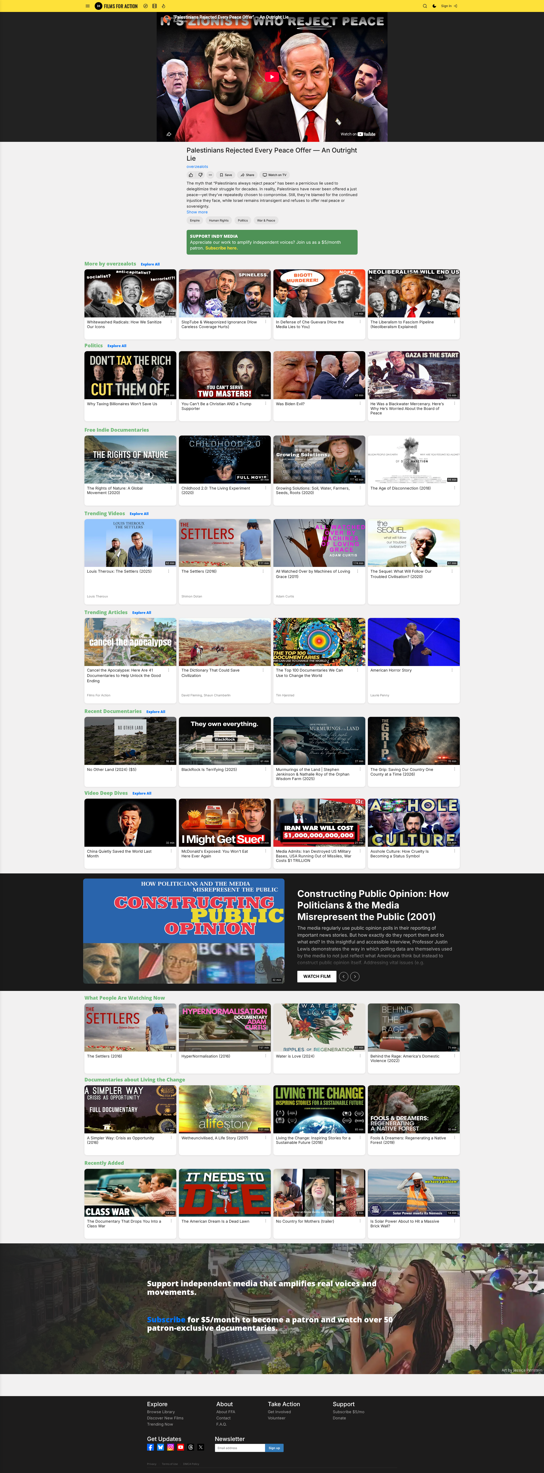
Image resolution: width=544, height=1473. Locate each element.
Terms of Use (170, 1464)
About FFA (225, 1412)
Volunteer (277, 1418)
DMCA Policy (191, 1464)
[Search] (425, 6)
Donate (339, 1418)
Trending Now (160, 1424)
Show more (197, 212)
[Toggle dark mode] (434, 6)
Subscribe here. (221, 248)
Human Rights (219, 220)
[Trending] (163, 6)
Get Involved (279, 1412)
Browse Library (161, 1412)
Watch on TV (277, 175)
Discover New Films (165, 1418)
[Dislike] (201, 175)
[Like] (190, 175)
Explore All (150, 264)
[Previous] (343, 976)
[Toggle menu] (87, 5)
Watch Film (316, 976)
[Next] (355, 976)
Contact (223, 1418)
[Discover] (145, 6)
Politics (243, 220)
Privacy (151, 1464)
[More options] (171, 321)
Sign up (274, 1448)
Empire (195, 220)
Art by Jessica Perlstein (522, 1370)
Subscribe (166, 1319)
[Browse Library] (154, 6)
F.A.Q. (221, 1424)
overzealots (197, 166)
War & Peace (266, 220)
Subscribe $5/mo (348, 1412)
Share (250, 175)
